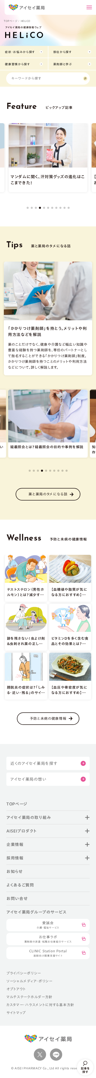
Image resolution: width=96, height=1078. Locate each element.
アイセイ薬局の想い (28, 779)
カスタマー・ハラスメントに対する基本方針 (40, 1005)
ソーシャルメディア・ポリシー (29, 981)
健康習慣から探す (17, 64)
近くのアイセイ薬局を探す (33, 763)
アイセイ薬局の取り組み (28, 817)
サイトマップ (16, 1013)
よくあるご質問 (20, 885)
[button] (28, 208)
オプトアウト (16, 989)
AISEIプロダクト (21, 831)
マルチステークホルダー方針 (29, 997)
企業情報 (15, 844)
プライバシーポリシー (23, 973)
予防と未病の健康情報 (48, 718)
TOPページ (10, 21)
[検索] (85, 78)
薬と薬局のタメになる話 (48, 494)
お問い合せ (17, 898)
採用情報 (15, 858)
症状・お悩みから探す (20, 51)
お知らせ (14, 871)
